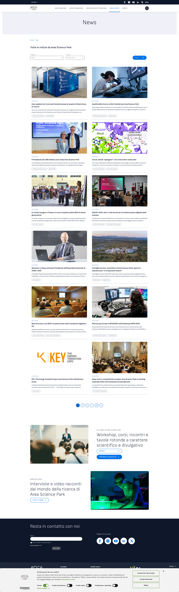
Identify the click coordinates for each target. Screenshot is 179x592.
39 (96, 405)
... (91, 405)
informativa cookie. (68, 579)
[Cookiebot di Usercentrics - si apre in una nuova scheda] (25, 588)
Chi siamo (63, 567)
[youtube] (133, 2)
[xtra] (146, 2)
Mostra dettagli (42, 588)
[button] (147, 8)
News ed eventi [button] (114, 8)
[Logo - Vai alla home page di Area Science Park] (33, 8)
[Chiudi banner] (163, 571)
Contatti (125, 8)
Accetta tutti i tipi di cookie (146, 573)
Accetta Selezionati (146, 579)
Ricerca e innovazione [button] (76, 8)
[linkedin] (138, 2)
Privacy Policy (95, 567)
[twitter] (142, 2)
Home (32, 40)
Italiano (33, 2)
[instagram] (129, 2)
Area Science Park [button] (60, 8)
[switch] (69, 585)
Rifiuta (146, 585)
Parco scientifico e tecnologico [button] (96, 8)
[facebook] (124, 2)
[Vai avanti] (101, 405)
